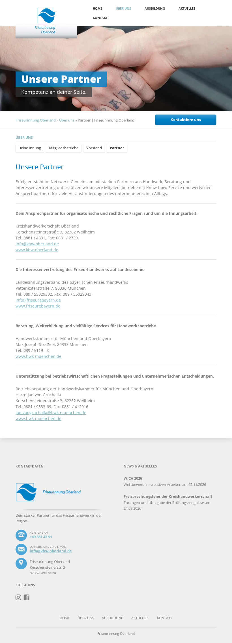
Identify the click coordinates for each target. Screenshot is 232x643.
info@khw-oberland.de (37, 243)
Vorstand (94, 147)
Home (97, 8)
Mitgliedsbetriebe (63, 147)
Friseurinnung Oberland (36, 120)
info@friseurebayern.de (38, 300)
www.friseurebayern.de (38, 306)
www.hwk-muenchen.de (38, 356)
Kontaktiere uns (186, 119)
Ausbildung (155, 8)
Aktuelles (187, 8)
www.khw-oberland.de (37, 249)
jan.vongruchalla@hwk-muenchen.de (51, 412)
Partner (117, 147)
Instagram (19, 597)
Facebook (27, 597)
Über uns (123, 8)
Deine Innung (29, 147)
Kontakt (100, 18)
